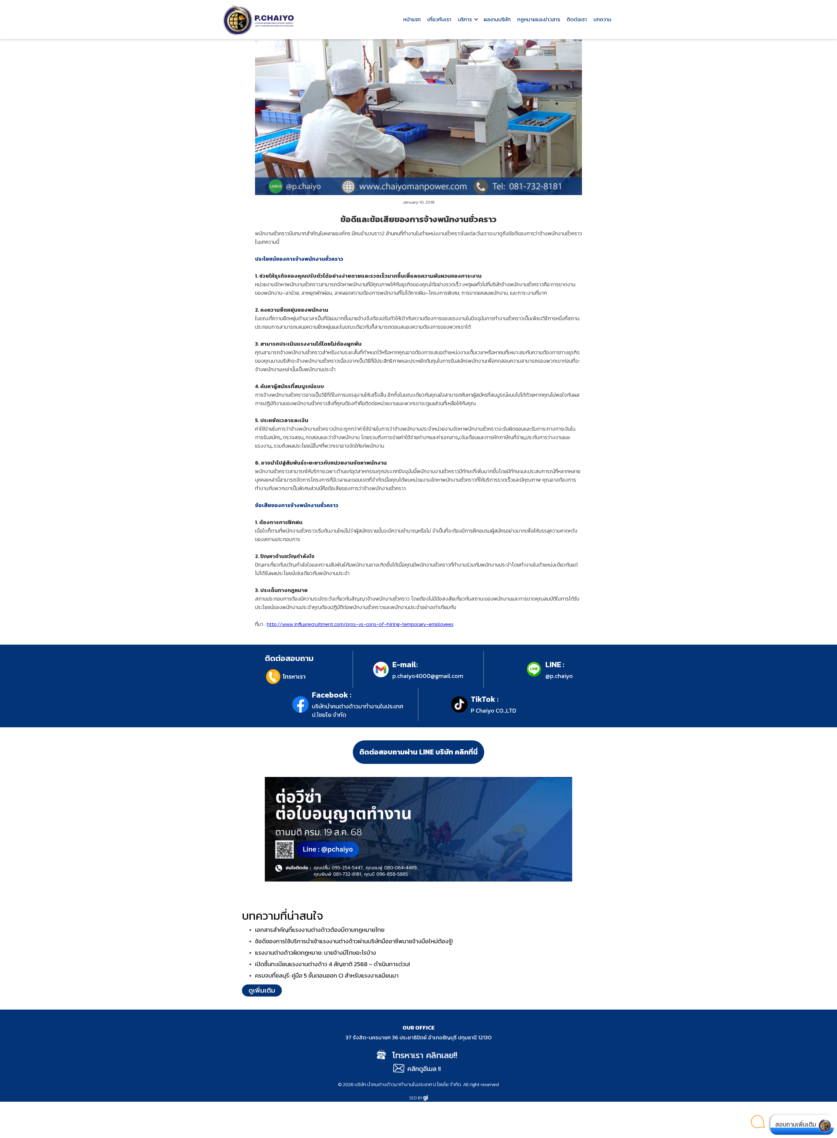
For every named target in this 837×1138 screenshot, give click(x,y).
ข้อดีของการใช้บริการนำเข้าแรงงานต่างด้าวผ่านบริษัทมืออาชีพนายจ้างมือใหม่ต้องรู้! (354, 941)
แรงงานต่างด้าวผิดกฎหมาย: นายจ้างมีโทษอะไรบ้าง (315, 952)
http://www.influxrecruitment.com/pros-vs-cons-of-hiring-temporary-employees (360, 624)
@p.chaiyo (559, 675)
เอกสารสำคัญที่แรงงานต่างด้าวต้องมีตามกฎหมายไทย (319, 929)
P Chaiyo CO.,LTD (493, 710)
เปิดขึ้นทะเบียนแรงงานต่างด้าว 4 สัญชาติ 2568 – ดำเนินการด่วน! (332, 964)
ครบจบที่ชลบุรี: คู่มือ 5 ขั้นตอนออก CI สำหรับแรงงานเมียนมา (327, 975)
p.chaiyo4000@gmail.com (427, 675)
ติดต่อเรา (577, 19)
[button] (467, 19)
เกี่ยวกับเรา (439, 19)
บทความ (602, 19)
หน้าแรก (412, 19)
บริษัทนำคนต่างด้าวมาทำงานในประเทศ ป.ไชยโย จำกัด (357, 710)
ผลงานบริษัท (497, 19)
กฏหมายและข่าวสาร (538, 19)
